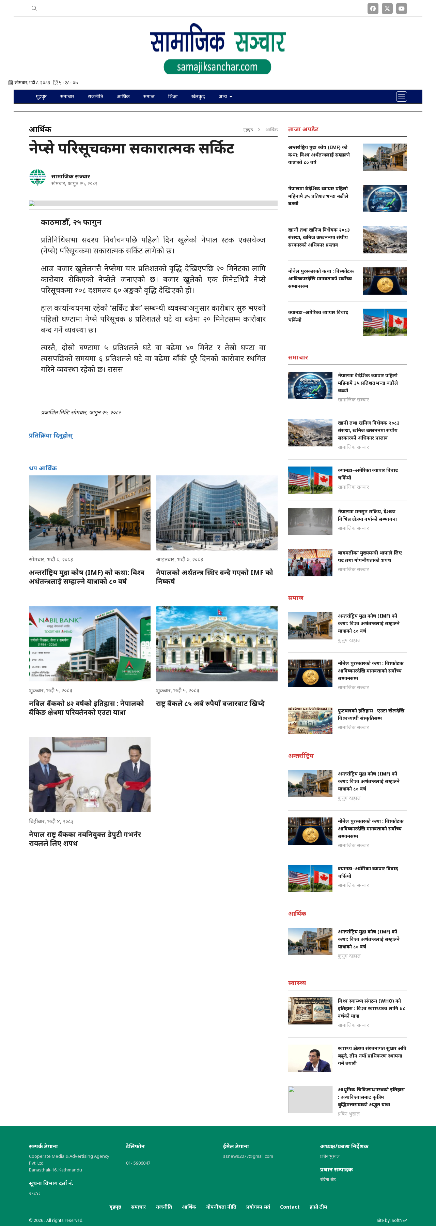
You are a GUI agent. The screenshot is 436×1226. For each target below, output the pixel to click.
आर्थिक (123, 96)
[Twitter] (387, 7)
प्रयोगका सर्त (258, 1206)
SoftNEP (399, 1220)
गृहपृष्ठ (41, 96)
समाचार (67, 96)
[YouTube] (401, 7)
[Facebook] (373, 7)
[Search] (34, 7)
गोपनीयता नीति (221, 1206)
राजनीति (95, 96)
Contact (290, 1206)
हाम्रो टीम (318, 1206)
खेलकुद (198, 96)
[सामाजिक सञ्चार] (37, 177)
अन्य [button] (223, 96)
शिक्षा (173, 96)
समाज (149, 96)
